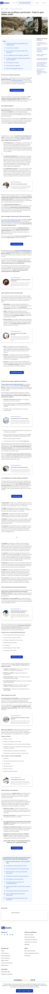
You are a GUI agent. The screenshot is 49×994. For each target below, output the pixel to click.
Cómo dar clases (17, 496)
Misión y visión (4, 960)
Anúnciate (37, 2)
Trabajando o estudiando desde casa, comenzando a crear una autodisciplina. (42, 49)
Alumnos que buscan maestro (31, 953)
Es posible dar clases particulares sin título (16, 865)
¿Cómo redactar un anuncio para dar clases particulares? (16, 872)
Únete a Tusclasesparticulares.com (14, 68)
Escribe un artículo (17, 657)
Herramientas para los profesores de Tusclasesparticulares (15, 882)
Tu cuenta (44, 2)
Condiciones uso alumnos (30, 942)
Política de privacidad (29, 937)
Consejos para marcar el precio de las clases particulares (16, 898)
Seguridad (26, 944)
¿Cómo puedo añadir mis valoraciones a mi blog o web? (18, 887)
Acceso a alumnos (5, 958)
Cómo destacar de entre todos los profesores (17, 891)
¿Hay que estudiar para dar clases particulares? (17, 868)
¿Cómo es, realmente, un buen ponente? (42, 55)
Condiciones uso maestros (30, 939)
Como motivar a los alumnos (13, 65)
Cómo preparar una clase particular (14, 879)
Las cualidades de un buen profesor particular (17, 55)
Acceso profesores (5, 955)
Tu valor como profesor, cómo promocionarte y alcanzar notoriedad (18, 59)
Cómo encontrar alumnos (12, 48)
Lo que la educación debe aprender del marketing (42, 59)
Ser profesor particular (17, 372)
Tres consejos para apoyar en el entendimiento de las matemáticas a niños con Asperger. (42, 71)
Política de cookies (28, 934)
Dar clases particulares (25, 3)
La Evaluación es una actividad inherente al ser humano (42, 44)
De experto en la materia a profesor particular (17, 876)
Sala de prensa (4, 965)
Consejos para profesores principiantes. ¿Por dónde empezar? (17, 44)
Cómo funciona (5, 953)
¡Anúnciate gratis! (16, 848)
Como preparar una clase (12, 62)
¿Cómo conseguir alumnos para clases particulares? (15, 894)
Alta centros (27, 955)
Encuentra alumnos (17, 244)
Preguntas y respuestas (7, 974)
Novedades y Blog (5, 971)
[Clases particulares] (4, 4)
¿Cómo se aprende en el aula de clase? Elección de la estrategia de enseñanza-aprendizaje (42, 64)
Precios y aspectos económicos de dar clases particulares (17, 51)
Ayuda (2, 950)
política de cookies (34, 987)
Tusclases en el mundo (6, 963)
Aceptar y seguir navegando (24, 991)
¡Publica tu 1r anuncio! (17, 129)
